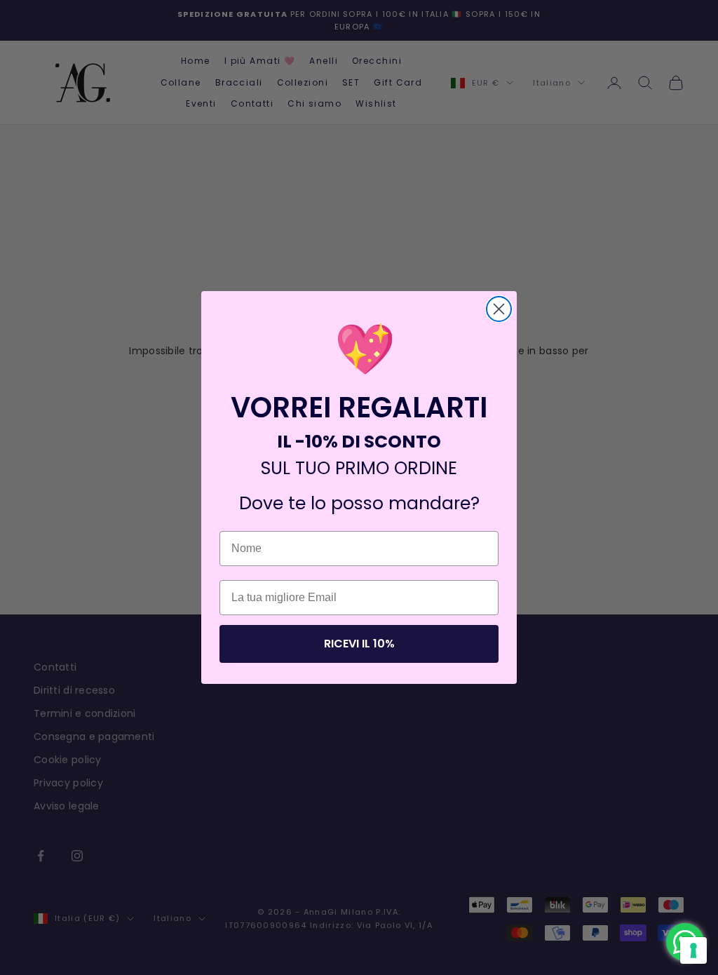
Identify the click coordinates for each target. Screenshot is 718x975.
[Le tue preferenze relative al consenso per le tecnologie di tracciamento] (693, 950)
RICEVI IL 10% (359, 644)
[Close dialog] (499, 309)
